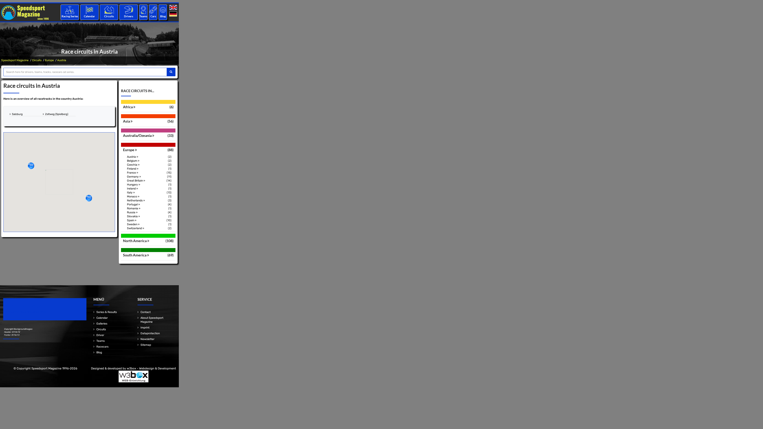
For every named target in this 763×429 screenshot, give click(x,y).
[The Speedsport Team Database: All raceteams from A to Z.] (143, 10)
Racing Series (70, 16)
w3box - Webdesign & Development (151, 368)
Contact (145, 312)
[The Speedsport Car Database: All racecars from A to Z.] (153, 10)
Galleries (101, 323)
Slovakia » (133, 216)
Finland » (132, 168)
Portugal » (133, 204)
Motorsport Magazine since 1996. (25, 312)
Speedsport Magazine (15, 60)
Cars (153, 16)
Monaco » (133, 196)
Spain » (132, 220)
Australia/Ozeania (137, 135)
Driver (100, 335)
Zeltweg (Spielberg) (56, 114)
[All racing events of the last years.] (89, 10)
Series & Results (106, 312)
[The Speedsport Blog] (163, 10)
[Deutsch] (173, 14)
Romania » (133, 208)
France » (132, 172)
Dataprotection (150, 333)
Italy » (131, 192)
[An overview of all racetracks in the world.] (109, 10)
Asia (127, 121)
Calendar (89, 16)
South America (135, 255)
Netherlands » (136, 200)
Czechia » (133, 164)
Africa (128, 107)
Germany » (134, 176)
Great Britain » (136, 180)
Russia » (132, 212)
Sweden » (133, 224)
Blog (163, 16)
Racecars (102, 346)
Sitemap (145, 345)
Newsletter (147, 339)
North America (135, 241)
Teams (143, 16)
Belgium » (133, 160)
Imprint (144, 327)
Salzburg (17, 114)
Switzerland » (135, 228)
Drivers (128, 16)
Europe (49, 60)
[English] (173, 7)
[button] (31, 165)
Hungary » (133, 184)
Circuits (109, 16)
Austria (61, 60)
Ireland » (132, 188)
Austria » (132, 156)
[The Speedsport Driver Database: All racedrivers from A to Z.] (128, 10)
